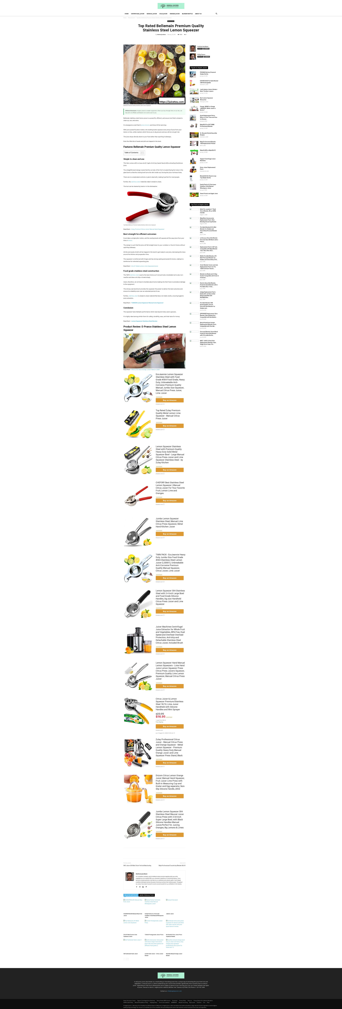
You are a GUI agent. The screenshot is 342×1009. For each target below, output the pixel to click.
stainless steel (135, 182)
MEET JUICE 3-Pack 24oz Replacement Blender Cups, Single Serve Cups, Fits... (208, 342)
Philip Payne (201, 54)
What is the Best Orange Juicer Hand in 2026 (145, 369)
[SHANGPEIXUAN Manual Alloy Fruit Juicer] (133, 905)
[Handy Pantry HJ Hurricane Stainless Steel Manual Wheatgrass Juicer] (154, 905)
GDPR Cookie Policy (128, 1002)
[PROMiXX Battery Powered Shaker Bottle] (193, 74)
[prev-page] (124, 959)
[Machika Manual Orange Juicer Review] (175, 945)
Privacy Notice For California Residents (203, 1000)
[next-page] (127, 959)
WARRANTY (174, 1002)
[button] (216, 14)
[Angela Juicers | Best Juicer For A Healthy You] (171, 6)
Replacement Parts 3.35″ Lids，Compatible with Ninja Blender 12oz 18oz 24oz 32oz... (209, 248)
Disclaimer (175, 1000)
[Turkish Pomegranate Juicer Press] (154, 926)
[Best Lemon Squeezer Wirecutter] (194, 100)
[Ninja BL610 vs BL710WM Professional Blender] (194, 126)
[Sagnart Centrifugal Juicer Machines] (193, 161)
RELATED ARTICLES (131, 895)
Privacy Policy (182, 1000)
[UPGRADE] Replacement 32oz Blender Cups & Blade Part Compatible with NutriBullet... (209, 315)
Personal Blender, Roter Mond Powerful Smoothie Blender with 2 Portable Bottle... (209, 333)
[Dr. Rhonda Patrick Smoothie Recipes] (194, 135)
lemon (130, 240)
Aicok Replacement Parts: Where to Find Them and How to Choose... (208, 117)
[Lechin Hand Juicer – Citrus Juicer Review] (154, 945)
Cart (204, 1002)
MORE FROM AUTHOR (147, 895)
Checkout (199, 1002)
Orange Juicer (175, 14)
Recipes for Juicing (183, 1002)
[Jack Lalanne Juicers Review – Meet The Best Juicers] (194, 91)
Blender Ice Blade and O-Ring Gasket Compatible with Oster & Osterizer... (209, 275)
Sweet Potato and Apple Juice (209, 193)
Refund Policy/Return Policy (141, 1002)
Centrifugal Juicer (137, 14)
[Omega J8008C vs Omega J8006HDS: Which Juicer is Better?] (194, 108)
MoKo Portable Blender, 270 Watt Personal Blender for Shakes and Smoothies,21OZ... (209, 257)
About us (198, 14)
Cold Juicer (163, 14)
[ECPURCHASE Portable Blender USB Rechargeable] (192, 83)
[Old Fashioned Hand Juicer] (133, 945)
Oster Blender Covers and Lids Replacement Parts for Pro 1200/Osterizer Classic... (209, 266)
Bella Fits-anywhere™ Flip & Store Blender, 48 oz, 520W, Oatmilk (208, 210)
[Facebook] (162, 38)
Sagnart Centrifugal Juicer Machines (146, 1000)
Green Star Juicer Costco (129, 1000)
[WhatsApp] (175, 38)
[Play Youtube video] (154, 351)
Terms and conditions (164, 1002)
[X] (167, 38)
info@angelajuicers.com (174, 991)
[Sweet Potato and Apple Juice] (194, 195)
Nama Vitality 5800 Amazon (163, 1000)
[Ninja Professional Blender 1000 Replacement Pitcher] (194, 143)
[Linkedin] (143, 887)
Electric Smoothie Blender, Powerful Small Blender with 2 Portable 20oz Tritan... (208, 284)
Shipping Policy (153, 1002)
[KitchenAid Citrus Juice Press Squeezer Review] (175, 926)
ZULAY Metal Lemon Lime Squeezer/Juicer (144, 266)
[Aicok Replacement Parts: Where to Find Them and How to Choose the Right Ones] (193, 118)
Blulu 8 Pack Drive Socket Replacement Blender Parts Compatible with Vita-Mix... (208, 324)
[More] (179, 38)
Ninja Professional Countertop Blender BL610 (172, 865)
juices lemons (145, 125)
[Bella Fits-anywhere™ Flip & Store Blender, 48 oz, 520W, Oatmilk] (194, 211)
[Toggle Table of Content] (141, 152)
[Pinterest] (171, 38)
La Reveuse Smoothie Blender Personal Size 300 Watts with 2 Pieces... (209, 239)
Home (127, 14)
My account (192, 1002)
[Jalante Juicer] (175, 905)
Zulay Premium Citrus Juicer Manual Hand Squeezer (147, 229)
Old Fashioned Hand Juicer (130, 953)
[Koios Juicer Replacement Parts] (193, 170)
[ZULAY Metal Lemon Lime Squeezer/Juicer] (133, 926)
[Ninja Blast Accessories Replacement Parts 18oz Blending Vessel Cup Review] (194, 220)
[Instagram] (140, 887)
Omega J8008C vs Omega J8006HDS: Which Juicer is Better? (208, 108)
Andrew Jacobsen (161, 34)
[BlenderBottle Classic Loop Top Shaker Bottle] (191, 178)
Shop (208, 1002)
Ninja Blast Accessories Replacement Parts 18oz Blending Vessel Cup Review (208, 219)
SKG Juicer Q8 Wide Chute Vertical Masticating (137, 865)
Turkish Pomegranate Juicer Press (154, 934)
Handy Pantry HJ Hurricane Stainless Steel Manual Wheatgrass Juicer (154, 915)
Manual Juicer (152, 14)
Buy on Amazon (169, 400)
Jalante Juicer (170, 913)
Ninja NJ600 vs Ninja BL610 (208, 150)
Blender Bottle (187, 14)
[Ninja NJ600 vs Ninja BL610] (194, 152)
